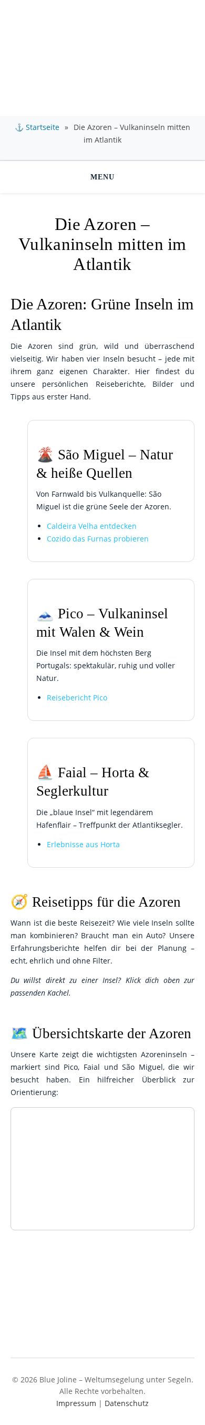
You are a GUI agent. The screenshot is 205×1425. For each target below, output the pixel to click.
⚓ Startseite (37, 127)
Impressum (76, 1403)
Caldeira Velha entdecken (92, 526)
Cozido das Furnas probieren (98, 539)
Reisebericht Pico (77, 698)
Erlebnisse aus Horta (83, 844)
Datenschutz (127, 1403)
